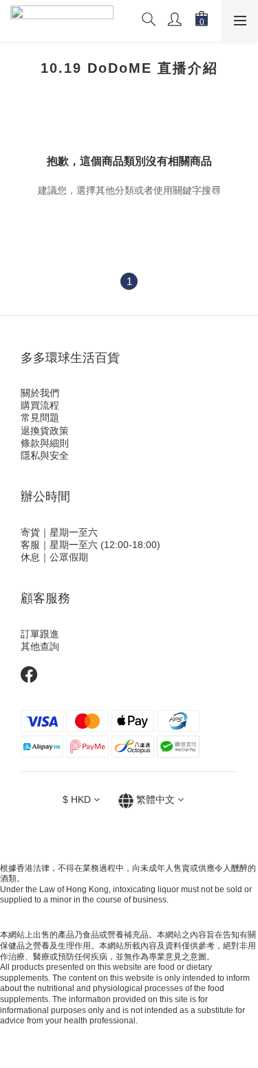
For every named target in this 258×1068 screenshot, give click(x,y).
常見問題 (40, 417)
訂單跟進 (40, 633)
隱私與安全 (45, 455)
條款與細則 (45, 443)
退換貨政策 (45, 430)
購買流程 (40, 405)
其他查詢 (40, 646)
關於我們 (40, 392)
